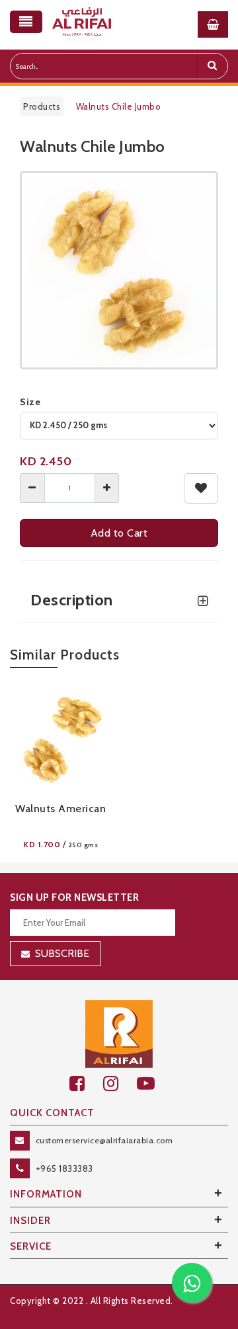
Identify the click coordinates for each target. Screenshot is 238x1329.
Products (41, 106)
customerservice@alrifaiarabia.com (104, 1140)
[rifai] (119, 1033)
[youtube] (153, 1083)
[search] (212, 66)
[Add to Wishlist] (201, 488)
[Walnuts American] (60, 737)
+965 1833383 (64, 1168)
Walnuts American (60, 808)
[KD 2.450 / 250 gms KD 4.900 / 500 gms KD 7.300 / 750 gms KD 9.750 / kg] (119, 425)
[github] (120, 1083)
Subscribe (62, 953)
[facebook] (86, 1083)
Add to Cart (119, 533)
